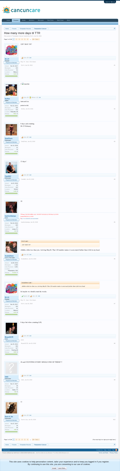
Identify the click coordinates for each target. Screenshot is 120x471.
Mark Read (60, 20)
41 (17, 185)
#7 (114, 303)
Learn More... (62, 468)
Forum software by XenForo (18, 452)
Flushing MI (15, 350)
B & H (31, 36)
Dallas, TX (15, 389)
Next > (37, 39)
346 (17, 107)
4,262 (16, 264)
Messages (41, 20)
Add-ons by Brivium (52, 452)
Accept (54, 468)
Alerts (68, 20)
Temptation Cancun (17, 36)
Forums (16, 20)
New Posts (50, 20)
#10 (114, 419)
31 (17, 147)
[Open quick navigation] (114, 28)
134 (33, 39)
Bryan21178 (9, 337)
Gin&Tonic (9, 138)
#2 (114, 109)
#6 (114, 259)
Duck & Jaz (9, 416)
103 (17, 68)
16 (17, 425)
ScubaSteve (9, 256)
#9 (114, 380)
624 (17, 346)
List (30, 57)
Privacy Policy (114, 452)
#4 (114, 179)
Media (23, 20)
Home (8, 20)
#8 (114, 343)
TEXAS (16, 189)
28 (17, 385)
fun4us (7, 99)
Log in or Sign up (110, 1)
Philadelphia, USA (13, 270)
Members (31, 20)
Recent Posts (8, 23)
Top (113, 450)
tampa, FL (15, 229)
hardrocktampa (10, 216)
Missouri (15, 72)
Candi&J (8, 176)
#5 (114, 222)
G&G (6, 377)
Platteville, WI (14, 111)
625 (17, 225)
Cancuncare (6, 450)
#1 (114, 65)
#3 (114, 141)
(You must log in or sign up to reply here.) (104, 439)
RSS (116, 450)
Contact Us (99, 450)
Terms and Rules (103, 452)
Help (105, 450)
